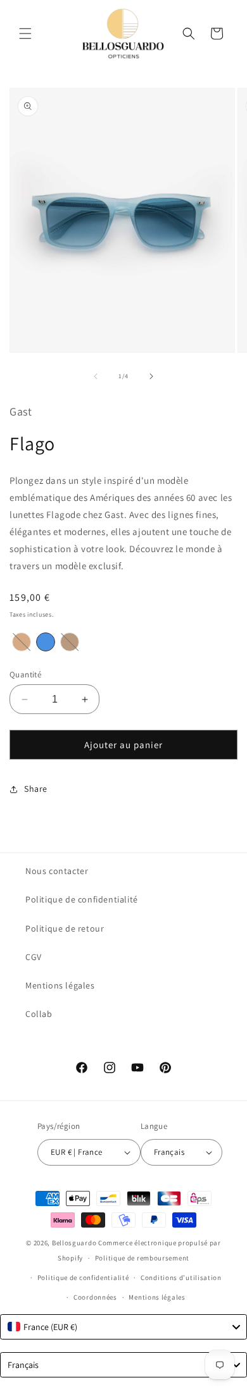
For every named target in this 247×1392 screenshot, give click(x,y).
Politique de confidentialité (81, 899)
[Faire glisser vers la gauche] (96, 376)
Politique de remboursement (142, 1257)
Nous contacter (56, 871)
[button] (25, 33)
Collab (39, 1013)
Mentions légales (60, 985)
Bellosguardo (74, 1242)
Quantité (25, 674)
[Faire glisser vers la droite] (151, 376)
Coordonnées (95, 1297)
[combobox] (123, 1327)
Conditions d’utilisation (181, 1277)
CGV (33, 957)
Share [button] (36, 788)
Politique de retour (64, 928)
